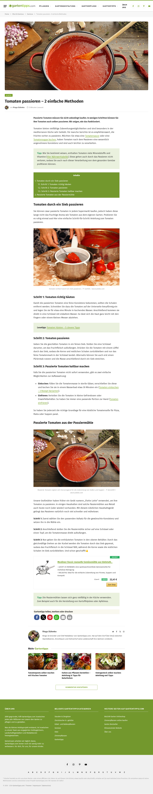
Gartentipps (109, 6)
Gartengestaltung (65, 6)
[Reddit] (10, 151)
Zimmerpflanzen (61, 736)
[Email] (10, 143)
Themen (29, 785)
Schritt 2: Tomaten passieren (52, 188)
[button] (36, 617)
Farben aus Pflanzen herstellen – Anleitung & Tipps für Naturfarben (76, 675)
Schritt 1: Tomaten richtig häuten (54, 184)
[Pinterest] (10, 135)
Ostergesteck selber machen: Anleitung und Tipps (108, 674)
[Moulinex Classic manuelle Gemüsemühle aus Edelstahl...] (45, 567)
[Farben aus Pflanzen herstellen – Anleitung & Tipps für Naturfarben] (76, 661)
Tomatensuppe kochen (44, 139)
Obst (56, 732)
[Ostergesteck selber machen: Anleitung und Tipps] (110, 661)
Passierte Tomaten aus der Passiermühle (54, 194)
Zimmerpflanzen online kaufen (116, 720)
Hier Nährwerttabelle (57, 156)
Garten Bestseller (111, 724)
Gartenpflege (89, 6)
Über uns (124, 6)
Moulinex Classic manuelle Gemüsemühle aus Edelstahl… (84, 562)
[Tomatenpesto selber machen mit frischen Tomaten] (42, 661)
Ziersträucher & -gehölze (64, 720)
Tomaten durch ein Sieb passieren (51, 181)
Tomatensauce (92, 136)
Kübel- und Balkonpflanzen (65, 724)
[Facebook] (10, 120)
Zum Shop (111, 585)
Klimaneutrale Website (113, 728)
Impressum (37, 785)
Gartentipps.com (19, 785)
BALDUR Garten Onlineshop (114, 717)
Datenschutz (46, 785)
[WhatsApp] (10, 159)
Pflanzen (44, 6)
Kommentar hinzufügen (76, 687)
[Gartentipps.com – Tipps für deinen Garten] (21, 6)
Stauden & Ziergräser (63, 717)
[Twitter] (10, 128)
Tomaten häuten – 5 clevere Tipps (63, 327)
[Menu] (5, 6)
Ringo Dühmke (19, 107)
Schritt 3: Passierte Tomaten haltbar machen (60, 191)
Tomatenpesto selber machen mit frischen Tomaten (41, 674)
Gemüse (9, 95)
